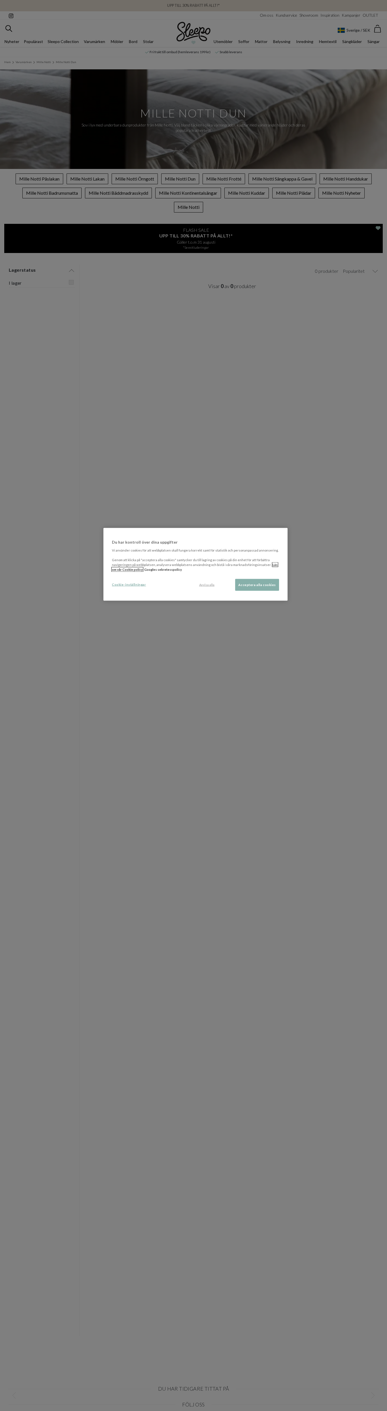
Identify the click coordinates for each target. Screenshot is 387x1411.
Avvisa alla (206, 585)
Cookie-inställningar (129, 584)
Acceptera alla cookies (257, 585)
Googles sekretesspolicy (163, 569)
